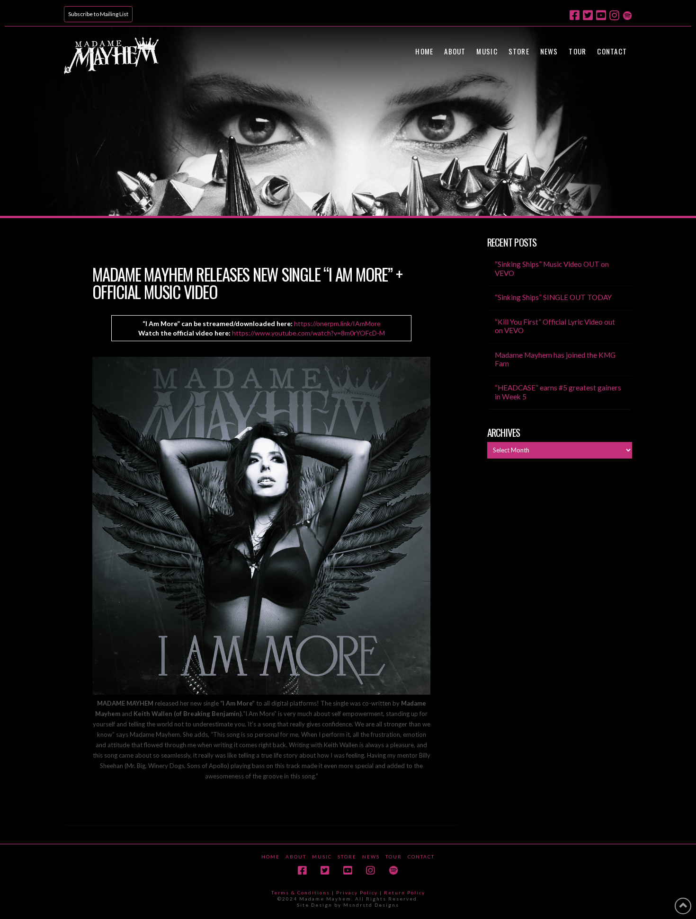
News (371, 856)
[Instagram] (614, 15)
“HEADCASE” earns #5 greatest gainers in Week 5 (558, 392)
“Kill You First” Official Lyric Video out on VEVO (555, 326)
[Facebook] (575, 15)
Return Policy (404, 892)
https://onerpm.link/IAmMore (337, 323)
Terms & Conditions (300, 892)
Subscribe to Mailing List (98, 14)
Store (347, 856)
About (296, 856)
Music (322, 856)
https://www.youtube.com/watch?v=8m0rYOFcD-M (308, 333)
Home (270, 856)
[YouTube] (601, 15)
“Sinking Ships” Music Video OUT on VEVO (552, 268)
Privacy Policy (357, 892)
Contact (421, 856)
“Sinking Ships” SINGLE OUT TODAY (553, 297)
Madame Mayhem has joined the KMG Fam (555, 359)
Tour (393, 856)
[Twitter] (588, 15)
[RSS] (627, 14)
